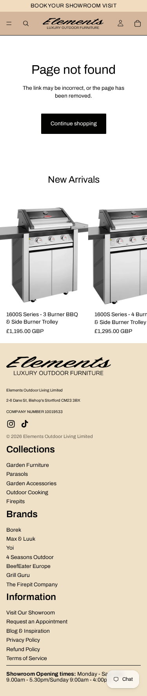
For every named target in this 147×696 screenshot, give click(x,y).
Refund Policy (23, 649)
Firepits (15, 501)
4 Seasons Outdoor (30, 557)
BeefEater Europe (28, 566)
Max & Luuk (20, 539)
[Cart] (137, 23)
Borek (13, 529)
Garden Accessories (31, 483)
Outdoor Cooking (27, 492)
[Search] (25, 23)
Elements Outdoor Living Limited (58, 436)
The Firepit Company (32, 584)
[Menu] (9, 23)
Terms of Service (26, 658)
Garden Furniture (27, 465)
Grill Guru (18, 575)
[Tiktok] (24, 424)
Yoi (10, 548)
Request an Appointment (36, 622)
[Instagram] (11, 424)
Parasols (17, 474)
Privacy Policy (23, 640)
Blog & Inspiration (28, 631)
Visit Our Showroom (30, 613)
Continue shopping (74, 123)
